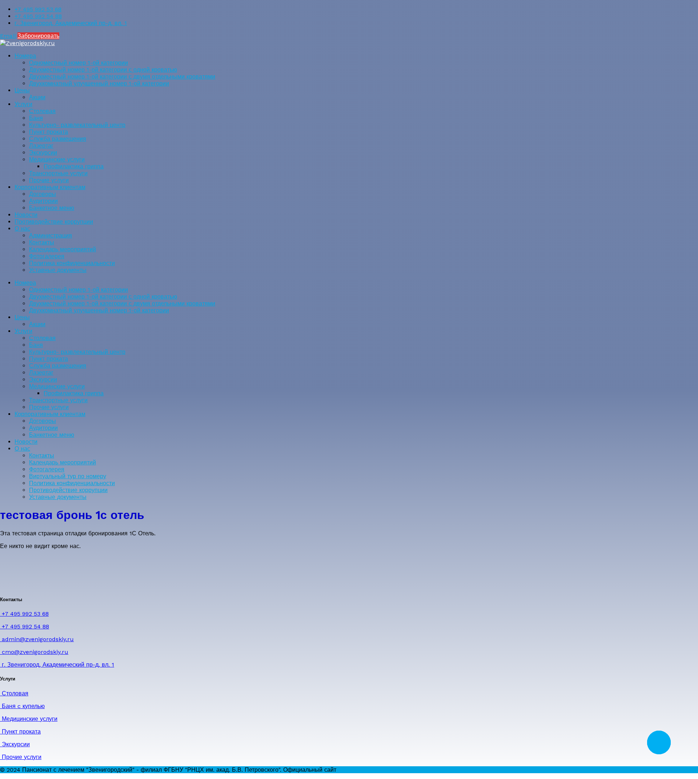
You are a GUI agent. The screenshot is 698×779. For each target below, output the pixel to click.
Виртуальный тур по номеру (67, 476)
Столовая (42, 111)
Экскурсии (43, 152)
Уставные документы (58, 270)
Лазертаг (41, 145)
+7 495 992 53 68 (38, 9)
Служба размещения (57, 138)
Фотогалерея (46, 256)
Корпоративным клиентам (50, 187)
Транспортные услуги (58, 173)
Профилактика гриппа (74, 166)
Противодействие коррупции (54, 221)
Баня (36, 118)
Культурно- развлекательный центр (77, 124)
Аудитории (43, 200)
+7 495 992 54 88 (38, 16)
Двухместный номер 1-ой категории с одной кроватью (103, 69)
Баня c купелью (22, 706)
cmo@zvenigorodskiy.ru (34, 651)
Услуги (23, 104)
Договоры (42, 194)
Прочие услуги (49, 180)
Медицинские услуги (57, 159)
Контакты (41, 242)
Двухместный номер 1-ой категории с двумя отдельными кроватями (122, 76)
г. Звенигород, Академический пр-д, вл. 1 (71, 23)
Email (8, 35)
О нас (22, 228)
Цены (22, 90)
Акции (37, 97)
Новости (26, 214)
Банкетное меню (51, 207)
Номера (25, 55)
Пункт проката (48, 131)
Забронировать (38, 35)
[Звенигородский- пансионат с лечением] (27, 43)
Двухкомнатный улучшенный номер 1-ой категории (99, 83)
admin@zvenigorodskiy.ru (37, 639)
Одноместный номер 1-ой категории (78, 62)
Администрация (50, 235)
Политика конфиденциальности (72, 263)
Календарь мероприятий (62, 249)
